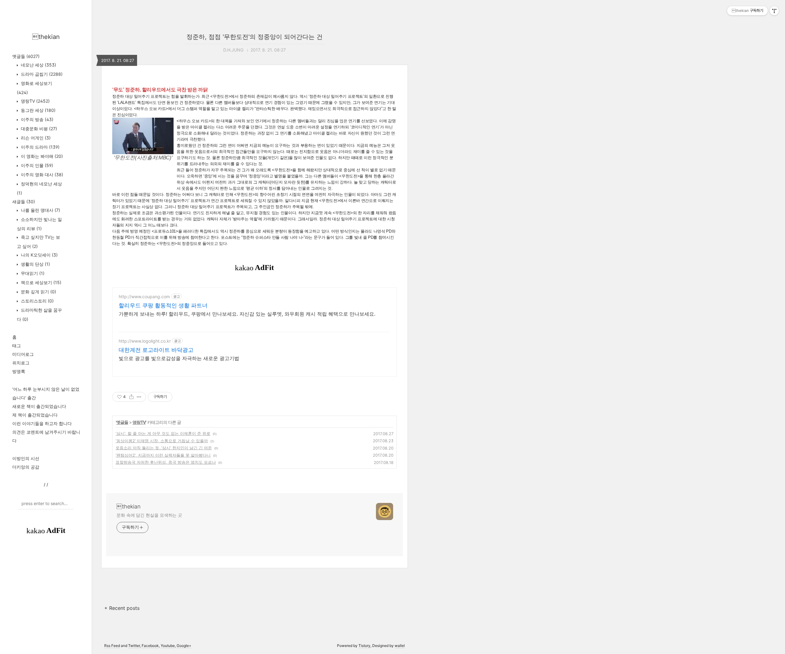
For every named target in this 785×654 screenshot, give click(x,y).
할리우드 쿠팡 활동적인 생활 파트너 (163, 305)
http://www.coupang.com (144, 296)
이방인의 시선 (25, 458)
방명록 (18, 371)
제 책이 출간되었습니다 (35, 414)
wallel (400, 645)
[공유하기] (131, 396)
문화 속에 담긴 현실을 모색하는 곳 (149, 515)
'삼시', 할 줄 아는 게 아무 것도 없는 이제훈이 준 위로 (163, 433)
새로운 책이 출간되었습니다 (39, 406)
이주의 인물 (36, 165)
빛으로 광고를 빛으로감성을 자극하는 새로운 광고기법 (179, 358)
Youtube (168, 645)
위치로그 (20, 362)
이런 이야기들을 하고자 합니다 (42, 423)
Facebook (150, 645)
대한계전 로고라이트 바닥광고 (156, 350)
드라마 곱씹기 (41, 74)
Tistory (364, 645)
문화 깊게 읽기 (38, 291)
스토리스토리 (37, 300)
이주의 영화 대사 (41, 174)
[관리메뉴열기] (774, 10)
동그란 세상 (38, 110)
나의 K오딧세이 (39, 254)
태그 (16, 345)
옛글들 (26, 56)
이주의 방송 (36, 119)
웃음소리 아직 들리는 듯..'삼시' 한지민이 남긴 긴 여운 (164, 447)
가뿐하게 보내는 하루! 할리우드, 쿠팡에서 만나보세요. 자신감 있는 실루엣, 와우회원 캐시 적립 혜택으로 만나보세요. (247, 314)
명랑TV (35, 101)
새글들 (23, 201)
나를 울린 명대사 (40, 210)
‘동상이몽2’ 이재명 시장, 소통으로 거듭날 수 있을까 (162, 440)
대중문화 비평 (38, 128)
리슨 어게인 (35, 137)
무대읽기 (32, 273)
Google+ (184, 645)
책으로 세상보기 (40, 282)
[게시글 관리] (139, 396)
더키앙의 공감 (25, 467)
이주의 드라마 (39, 147)
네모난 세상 (38, 64)
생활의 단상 (35, 264)
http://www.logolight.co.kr (145, 341)
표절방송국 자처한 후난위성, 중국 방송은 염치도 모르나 (166, 462)
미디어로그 (23, 354)
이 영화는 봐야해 (41, 156)
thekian (46, 36)
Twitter (134, 645)
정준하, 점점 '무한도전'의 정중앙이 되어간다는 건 (254, 36)
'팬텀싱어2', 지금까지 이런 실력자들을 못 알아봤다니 (163, 455)
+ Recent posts (122, 608)
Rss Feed (112, 645)
